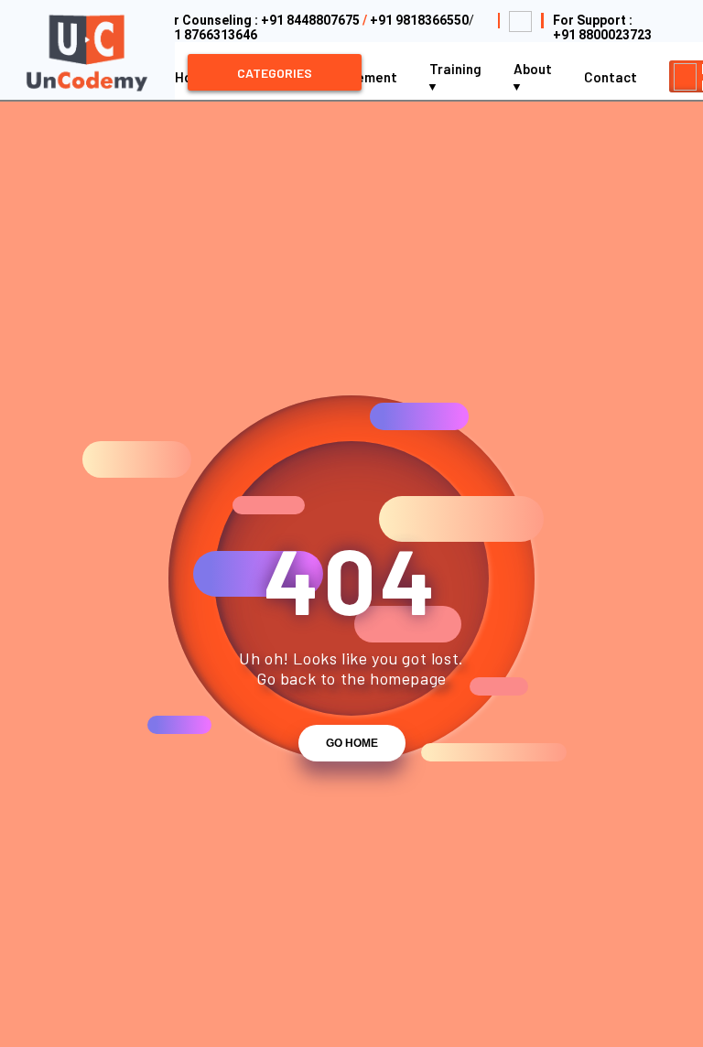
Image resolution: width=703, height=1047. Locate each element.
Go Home (352, 743)
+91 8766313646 (207, 34)
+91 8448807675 (310, 20)
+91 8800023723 (602, 34)
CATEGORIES (274, 73)
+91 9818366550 (419, 20)
